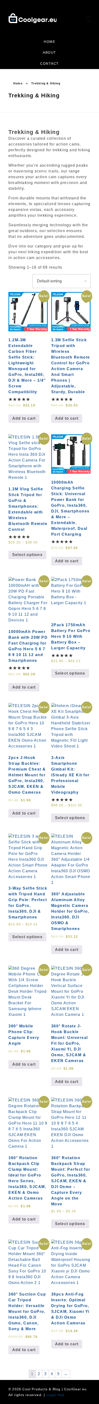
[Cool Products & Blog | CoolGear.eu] (32, 18)
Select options (27, 555)
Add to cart (24, 418)
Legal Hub (55, 1395)
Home (18, 83)
